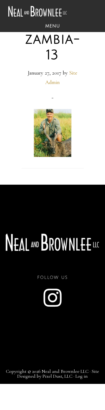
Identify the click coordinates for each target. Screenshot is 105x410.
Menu (52, 26)
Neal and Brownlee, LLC (37, 11)
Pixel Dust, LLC (57, 376)
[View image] (53, 155)
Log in (81, 376)
